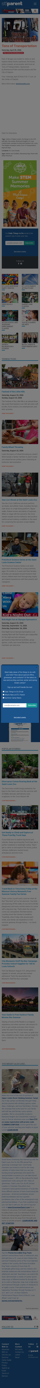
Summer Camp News (13, 698)
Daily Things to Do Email (14, 692)
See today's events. (20, 717)
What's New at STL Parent (15, 695)
